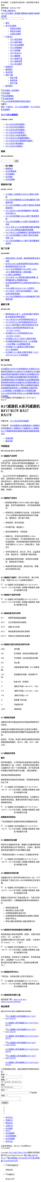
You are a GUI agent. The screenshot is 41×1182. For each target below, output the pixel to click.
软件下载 (13, 83)
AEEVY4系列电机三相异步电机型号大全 (21, 325)
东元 (3, 369)
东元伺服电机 (10, 171)
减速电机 (6, 388)
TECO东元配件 (16, 64)
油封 (4, 374)
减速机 (12, 385)
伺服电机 (6, 380)
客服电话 (9, 169)
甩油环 (9, 374)
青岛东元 (9, 1123)
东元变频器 (10, 179)
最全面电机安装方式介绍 (15, 266)
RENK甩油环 (26, 372)
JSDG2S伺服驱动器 (28, 391)
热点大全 (9, 1141)
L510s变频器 (6, 391)
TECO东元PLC (16, 53)
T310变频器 (15, 391)
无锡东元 (9, 1120)
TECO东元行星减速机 (14, 143)
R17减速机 (34, 425)
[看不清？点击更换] (33, 1092)
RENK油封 (16, 372)
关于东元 (9, 1117)
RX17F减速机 (6, 431)
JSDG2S (4, 393)
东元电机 (9, 177)
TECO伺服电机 (16, 48)
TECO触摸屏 (15, 56)
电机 (12, 380)
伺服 (24, 377)
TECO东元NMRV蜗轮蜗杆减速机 (19, 141)
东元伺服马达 (11, 377)
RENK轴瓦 (30, 369)
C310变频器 (22, 388)
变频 (12, 382)
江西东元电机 (15, 34)
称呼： (4, 1075)
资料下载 (9, 75)
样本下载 (13, 78)
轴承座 (14, 374)
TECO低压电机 (16, 39)
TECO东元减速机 (17, 45)
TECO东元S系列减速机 (15, 127)
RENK (10, 369)
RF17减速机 (15, 428)
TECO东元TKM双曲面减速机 (17, 138)
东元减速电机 (28, 385)
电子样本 (18, 393)
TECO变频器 (15, 50)
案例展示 (9, 69)
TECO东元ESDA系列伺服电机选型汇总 (21, 319)
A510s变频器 (27, 393)
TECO (5, 476)
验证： (4, 1090)
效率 (13, 718)
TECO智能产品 (16, 59)
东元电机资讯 (32, 388)
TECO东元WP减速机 (14, 146)
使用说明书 (5, 382)
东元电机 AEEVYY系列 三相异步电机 (20, 339)
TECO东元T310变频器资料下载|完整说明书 (22, 233)
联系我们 (9, 86)
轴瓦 (6, 369)
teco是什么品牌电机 (13, 275)
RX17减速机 (34, 428)
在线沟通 (9, 438)
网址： (3, 1085)
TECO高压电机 (16, 42)
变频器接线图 (33, 380)
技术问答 (9, 72)
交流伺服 (29, 377)
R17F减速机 (24, 428)
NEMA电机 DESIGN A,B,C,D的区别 (19, 288)
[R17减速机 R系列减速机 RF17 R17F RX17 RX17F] (22, 1018)
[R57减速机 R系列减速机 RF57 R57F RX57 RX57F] (22, 1058)
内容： (4, 1095)
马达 (26, 380)
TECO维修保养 (16, 61)
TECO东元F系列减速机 (15, 133)
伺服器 (7, 385)
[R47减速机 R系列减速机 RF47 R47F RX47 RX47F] (22, 1045)
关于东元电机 (10, 26)
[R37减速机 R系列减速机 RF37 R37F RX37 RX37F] (22, 1032)
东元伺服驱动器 (29, 382)
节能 (34, 393)
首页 (7, 23)
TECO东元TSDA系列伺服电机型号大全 (21, 322)
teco (4, 377)
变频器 (19, 377)
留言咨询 (9, 441)
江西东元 (9, 1126)
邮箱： (4, 1080)
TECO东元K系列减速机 (15, 130)
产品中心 (9, 37)
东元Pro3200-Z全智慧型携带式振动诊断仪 (22, 264)
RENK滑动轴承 (19, 369)
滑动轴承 (8, 372)
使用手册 (13, 80)
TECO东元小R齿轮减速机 (16, 135)
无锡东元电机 (15, 28)
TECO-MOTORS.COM (18, 1153)
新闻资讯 (9, 67)
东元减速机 (10, 174)
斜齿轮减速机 (17, 431)
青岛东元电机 (15, 31)
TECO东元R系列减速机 (15, 124)
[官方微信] (8, 11)
